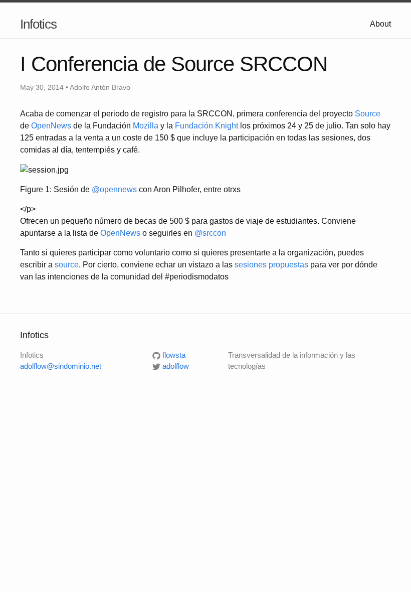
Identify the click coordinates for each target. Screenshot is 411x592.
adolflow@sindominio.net (60, 366)
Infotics (38, 24)
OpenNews (51, 125)
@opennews (114, 189)
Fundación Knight (206, 125)
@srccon (210, 233)
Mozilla (145, 125)
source (67, 264)
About (380, 24)
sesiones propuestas (271, 264)
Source (367, 113)
